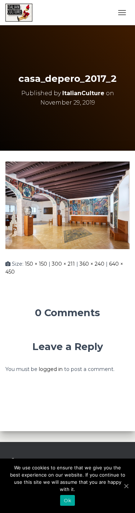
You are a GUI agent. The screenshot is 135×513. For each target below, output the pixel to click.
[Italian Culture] (21, 13)
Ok (67, 500)
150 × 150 (36, 264)
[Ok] (126, 486)
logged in (51, 369)
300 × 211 (63, 264)
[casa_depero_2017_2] (67, 205)
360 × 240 (92, 264)
